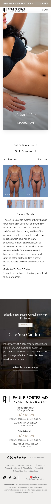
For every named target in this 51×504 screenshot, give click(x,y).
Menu (45, 10)
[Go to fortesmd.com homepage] (14, 10)
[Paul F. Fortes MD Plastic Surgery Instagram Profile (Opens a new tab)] (4, 478)
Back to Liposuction (23, 145)
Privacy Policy (27, 468)
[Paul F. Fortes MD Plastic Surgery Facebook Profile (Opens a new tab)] (9, 478)
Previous (12, 159)
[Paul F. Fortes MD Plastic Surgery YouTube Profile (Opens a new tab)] (14, 478)
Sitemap (17, 468)
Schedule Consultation (24, 367)
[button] (39, 10)
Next (41, 159)
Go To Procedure (23, 151)
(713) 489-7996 (25, 415)
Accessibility (39, 468)
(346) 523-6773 (29, 492)
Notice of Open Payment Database (25, 471)
